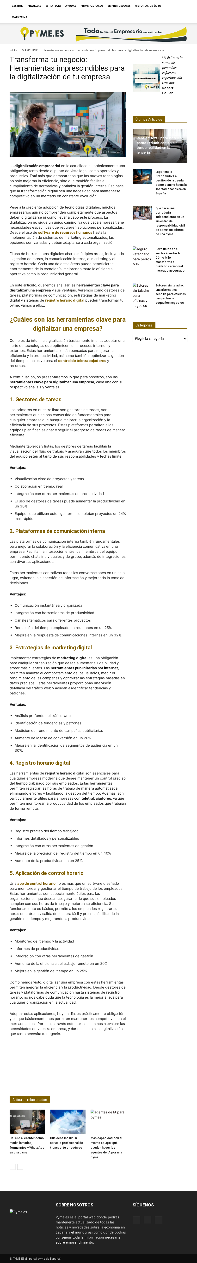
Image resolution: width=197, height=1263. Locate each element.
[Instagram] (147, 1219)
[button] (181, 6)
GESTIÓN (17, 5)
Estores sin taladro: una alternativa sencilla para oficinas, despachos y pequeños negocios (170, 294)
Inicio (13, 50)
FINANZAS (34, 5)
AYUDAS (70, 5)
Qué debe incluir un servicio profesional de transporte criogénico (66, 1142)
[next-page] (20, 1167)
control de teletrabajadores (82, 360)
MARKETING (19, 17)
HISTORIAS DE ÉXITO (148, 5)
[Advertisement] (68, 1049)
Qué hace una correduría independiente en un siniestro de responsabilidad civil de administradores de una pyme (170, 221)
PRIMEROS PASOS (91, 5)
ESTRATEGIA (53, 5)
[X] (158, 1220)
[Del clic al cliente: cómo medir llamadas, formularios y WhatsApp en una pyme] (27, 1122)
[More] (187, 1076)
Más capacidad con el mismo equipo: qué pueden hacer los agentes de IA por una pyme (106, 1147)
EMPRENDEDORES (119, 5)
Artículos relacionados (29, 1100)
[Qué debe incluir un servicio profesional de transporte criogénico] (67, 1122)
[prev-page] (13, 1167)
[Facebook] (136, 1220)
